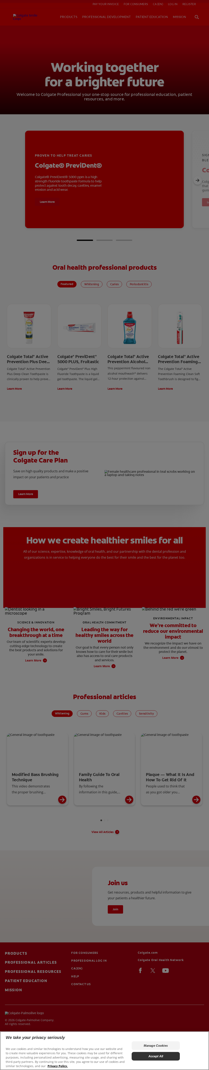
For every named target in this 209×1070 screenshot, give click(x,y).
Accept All (155, 1056)
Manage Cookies (156, 1045)
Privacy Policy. (58, 1066)
